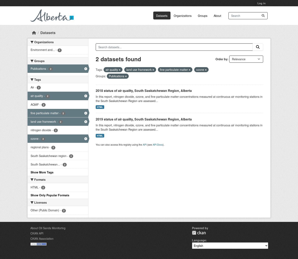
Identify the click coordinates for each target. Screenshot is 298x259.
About (217, 16)
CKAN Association (42, 238)
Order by (221, 59)
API (145, 144)
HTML (100, 107)
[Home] (34, 32)
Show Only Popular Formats (50, 195)
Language (199, 240)
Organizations (183, 16)
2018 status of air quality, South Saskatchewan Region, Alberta (144, 90)
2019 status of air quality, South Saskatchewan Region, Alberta (144, 119)
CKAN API (36, 233)
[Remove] (119, 69)
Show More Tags (42, 172)
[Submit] (263, 15)
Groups (202, 16)
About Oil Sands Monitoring (47, 228)
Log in (261, 3)
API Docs (158, 144)
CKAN (199, 233)
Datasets (161, 16)
